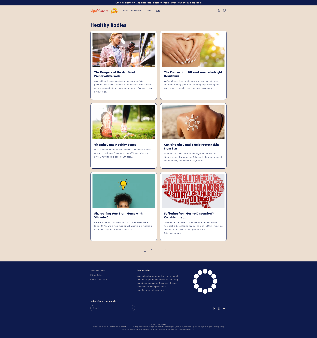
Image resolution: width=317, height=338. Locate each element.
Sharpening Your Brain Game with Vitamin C (118, 215)
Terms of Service (97, 271)
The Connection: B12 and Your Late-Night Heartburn (193, 74)
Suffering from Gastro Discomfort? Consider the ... (189, 215)
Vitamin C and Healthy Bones (115, 145)
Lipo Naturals (161, 324)
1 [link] (145, 250)
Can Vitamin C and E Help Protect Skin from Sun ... (191, 146)
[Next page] (172, 250)
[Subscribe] (132, 308)
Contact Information (98, 279)
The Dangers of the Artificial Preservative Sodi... (114, 74)
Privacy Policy (96, 275)
